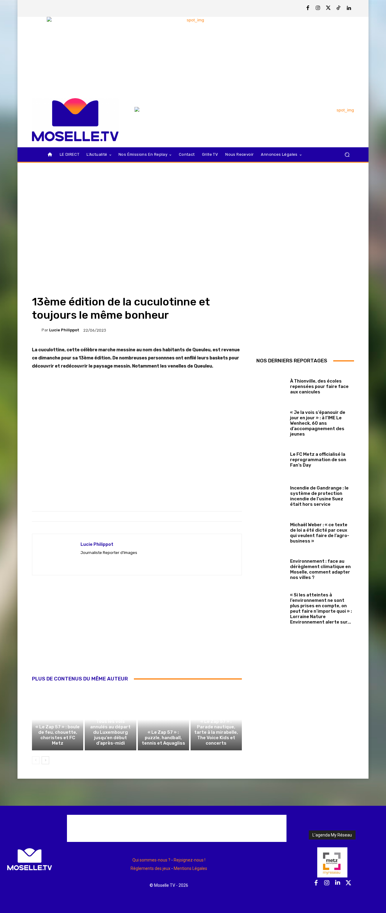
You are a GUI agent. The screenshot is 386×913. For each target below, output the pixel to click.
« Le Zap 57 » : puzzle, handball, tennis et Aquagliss (163, 738)
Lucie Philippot (64, 330)
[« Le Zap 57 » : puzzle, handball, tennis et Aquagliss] (163, 719)
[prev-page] (36, 760)
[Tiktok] (339, 8)
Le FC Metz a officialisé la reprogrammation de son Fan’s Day (318, 460)
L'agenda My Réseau (332, 835)
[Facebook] (308, 8)
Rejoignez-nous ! (189, 860)
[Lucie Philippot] (37, 330)
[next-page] (45, 760)
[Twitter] (328, 8)
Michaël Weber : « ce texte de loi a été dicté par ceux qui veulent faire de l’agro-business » (319, 533)
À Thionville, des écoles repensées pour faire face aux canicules (319, 386)
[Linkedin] (349, 8)
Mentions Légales (190, 868)
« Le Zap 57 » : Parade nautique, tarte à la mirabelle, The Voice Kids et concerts (216, 732)
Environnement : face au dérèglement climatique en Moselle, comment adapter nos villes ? (320, 569)
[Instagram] (318, 8)
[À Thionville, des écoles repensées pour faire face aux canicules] (271, 385)
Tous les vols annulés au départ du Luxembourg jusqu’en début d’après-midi (110, 732)
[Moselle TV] (75, 119)
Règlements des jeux (150, 868)
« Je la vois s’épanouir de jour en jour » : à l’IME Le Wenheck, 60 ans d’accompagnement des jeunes (317, 423)
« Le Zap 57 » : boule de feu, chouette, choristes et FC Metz (58, 735)
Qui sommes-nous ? (151, 860)
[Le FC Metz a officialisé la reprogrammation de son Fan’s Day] (271, 458)
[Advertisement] (137, 632)
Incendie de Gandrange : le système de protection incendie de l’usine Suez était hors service (319, 496)
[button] (347, 155)
